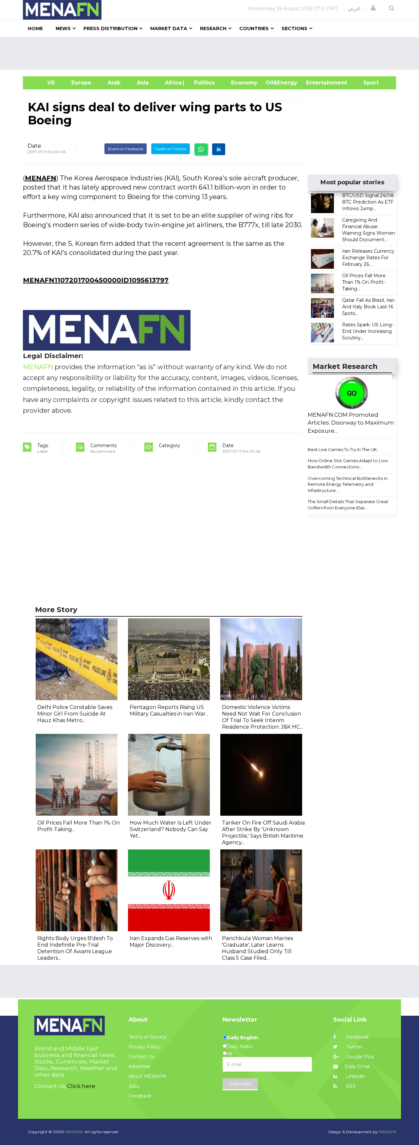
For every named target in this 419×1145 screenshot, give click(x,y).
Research (213, 28)
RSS (350, 1086)
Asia (143, 83)
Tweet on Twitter (171, 148)
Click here (81, 1086)
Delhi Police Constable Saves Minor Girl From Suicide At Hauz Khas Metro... (74, 713)
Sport (367, 83)
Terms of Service (148, 1037)
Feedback (140, 1096)
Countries (254, 28)
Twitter (353, 1047)
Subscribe (240, 1084)
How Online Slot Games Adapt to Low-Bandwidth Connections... (348, 463)
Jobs (134, 1086)
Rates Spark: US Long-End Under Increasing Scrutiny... (367, 331)
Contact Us (141, 1057)
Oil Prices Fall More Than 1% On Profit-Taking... (364, 282)
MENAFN (40, 178)
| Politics (203, 83)
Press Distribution (110, 28)
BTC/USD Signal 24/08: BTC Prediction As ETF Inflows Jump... (368, 201)
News (63, 28)
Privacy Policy (144, 1047)
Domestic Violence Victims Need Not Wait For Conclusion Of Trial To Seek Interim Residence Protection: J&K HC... (262, 717)
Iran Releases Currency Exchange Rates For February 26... (368, 257)
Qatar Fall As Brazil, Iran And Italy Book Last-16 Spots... (368, 306)
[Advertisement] (212, 53)
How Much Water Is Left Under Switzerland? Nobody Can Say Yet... (170, 829)
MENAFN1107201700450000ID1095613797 (96, 280)
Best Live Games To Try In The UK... (344, 449)
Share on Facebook (125, 148)
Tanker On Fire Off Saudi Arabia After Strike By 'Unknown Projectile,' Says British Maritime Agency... (263, 832)
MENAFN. (74, 1131)
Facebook (357, 1037)
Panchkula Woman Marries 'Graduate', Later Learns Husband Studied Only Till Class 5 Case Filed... (257, 948)
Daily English (242, 1038)
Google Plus (359, 1057)
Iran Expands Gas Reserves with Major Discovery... (171, 941)
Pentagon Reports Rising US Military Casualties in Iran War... (169, 710)
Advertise (139, 1066)
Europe (81, 83)
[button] (373, 8)
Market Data (168, 28)
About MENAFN (147, 1076)
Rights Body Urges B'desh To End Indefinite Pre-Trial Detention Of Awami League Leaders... (75, 948)
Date (34, 145)
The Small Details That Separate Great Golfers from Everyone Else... (348, 504)
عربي (354, 8)
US (43, 83)
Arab (114, 83)
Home (35, 28)
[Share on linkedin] (218, 149)
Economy (244, 83)
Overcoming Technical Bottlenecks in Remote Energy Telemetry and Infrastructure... (348, 484)
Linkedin (355, 1076)
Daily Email (357, 1066)
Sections (294, 28)
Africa (172, 83)
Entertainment (316, 83)
